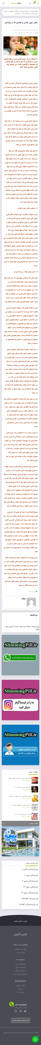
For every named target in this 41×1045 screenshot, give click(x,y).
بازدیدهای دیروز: (31, 887)
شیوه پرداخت (20, 952)
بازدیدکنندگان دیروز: (30, 892)
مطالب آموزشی (13, 11)
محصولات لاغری (20, 964)
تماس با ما (20, 992)
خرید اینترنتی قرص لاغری (20, 1020)
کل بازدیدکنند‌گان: (31, 904)
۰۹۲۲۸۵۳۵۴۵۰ (21, 1005)
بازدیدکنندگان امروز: (30, 881)
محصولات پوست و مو (20, 974)
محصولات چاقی (20, 967)
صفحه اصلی (34, 11)
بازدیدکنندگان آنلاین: (30, 869)
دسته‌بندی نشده (24, 11)
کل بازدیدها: (33, 898)
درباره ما (20, 989)
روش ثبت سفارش (20, 949)
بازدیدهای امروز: (32, 875)
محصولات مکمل (20, 970)
